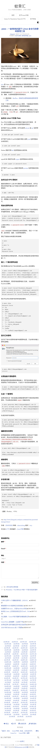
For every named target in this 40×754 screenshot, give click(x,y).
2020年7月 (33, 662)
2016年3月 (33, 688)
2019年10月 (7, 668)
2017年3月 (33, 682)
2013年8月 (25, 704)
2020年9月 (16, 662)
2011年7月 (25, 714)
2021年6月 (8, 658)
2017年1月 (15, 684)
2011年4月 (20, 716)
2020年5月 (16, 664)
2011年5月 (12, 716)
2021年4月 (24, 658)
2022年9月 (16, 650)
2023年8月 (25, 644)
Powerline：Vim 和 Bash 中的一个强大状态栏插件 (22, 590)
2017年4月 (24, 682)
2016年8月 (25, 686)
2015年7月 (33, 692)
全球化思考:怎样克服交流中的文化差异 (13, 625)
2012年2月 (7, 712)
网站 (2, 555)
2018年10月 (7, 674)
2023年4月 (24, 646)
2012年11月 (32, 706)
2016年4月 (24, 688)
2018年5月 (16, 676)
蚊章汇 (20, 6)
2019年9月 (16, 668)
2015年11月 (33, 690)
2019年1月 (15, 672)
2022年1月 (15, 654)
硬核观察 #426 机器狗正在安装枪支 (12, 606)
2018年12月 (24, 672)
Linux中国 (20, 529)
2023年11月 (32, 642)
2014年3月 (33, 700)
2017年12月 (24, 678)
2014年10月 (7, 698)
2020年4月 (24, 664)
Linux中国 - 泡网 (24, 733)
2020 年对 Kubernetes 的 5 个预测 (11, 627)
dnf (13, 150)
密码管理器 (25, 35)
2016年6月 (8, 688)
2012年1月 (15, 712)
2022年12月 (24, 648)
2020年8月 (25, 662)
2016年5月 (16, 688)
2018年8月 (25, 674)
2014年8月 (25, 698)
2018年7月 (33, 674)
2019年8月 (25, 668)
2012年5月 (16, 710)
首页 (13, 15)
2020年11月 (33, 660)
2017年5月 (16, 682)
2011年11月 (33, 712)
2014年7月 (33, 698)
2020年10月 (7, 662)
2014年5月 (16, 700)
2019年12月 (24, 666)
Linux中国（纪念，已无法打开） (22, 731)
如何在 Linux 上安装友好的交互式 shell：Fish (15, 611)
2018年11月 (33, 672)
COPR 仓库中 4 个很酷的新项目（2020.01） (15, 600)
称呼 (2, 542)
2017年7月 (33, 680)
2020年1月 (15, 666)
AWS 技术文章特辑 (12, 587)
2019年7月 (33, 668)
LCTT (7, 529)
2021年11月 (33, 654)
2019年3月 (33, 670)
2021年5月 (16, 658)
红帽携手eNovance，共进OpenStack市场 (14, 608)
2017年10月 (7, 680)
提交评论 (35, 582)
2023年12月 (23, 642)
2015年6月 (8, 694)
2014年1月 (15, 702)
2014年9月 (16, 698)
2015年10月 (7, 692)
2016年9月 (16, 686)
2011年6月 (33, 714)
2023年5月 (16, 646)
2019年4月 (24, 670)
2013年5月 (16, 706)
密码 (19, 35)
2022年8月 (25, 650)
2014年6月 (8, 700)
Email (3, 548)
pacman (25, 168)
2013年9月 (16, 704)
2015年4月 (24, 694)
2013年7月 (33, 704)
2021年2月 (7, 660)
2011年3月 (29, 716)
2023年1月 (15, 648)
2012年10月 (7, 708)
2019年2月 (7, 672)
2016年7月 (33, 686)
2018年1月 (15, 678)
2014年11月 (33, 696)
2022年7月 (33, 650)
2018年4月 (24, 676)
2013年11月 (33, 702)
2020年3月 (33, 664)
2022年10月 (7, 650)
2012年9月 (16, 708)
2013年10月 (7, 704)
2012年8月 (25, 708)
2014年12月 (24, 696)
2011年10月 (7, 714)
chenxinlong (21, 525)
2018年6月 (8, 676)
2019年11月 (33, 666)
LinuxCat (13, 733)
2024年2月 (6, 642)
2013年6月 (7, 706)
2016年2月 (7, 690)
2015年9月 (16, 692)
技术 (16, 35)
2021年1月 (15, 660)
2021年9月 (16, 656)
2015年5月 (16, 694)
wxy (31, 525)
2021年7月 (33, 656)
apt (32, 128)
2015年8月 (25, 692)
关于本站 (33, 19)
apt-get (27, 128)
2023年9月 (16, 644)
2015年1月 (15, 696)
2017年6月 (8, 682)
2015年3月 (33, 694)
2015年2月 (7, 696)
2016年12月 (24, 684)
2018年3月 (33, 676)
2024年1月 (15, 642)
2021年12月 (24, 654)
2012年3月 (33, 710)
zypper (17, 159)
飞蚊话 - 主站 (5, 731)
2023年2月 (7, 648)
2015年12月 (24, 690)
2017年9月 (16, 680)
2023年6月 (8, 646)
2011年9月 (16, 714)
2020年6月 (8, 664)
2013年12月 (24, 702)
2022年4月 (24, 652)
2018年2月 (7, 678)
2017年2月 (7, 684)
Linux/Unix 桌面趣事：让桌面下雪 (12, 622)
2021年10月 (7, 656)
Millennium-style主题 (21, 747)
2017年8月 (25, 680)
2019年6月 (8, 670)
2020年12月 (24, 660)
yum (29, 139)
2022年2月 (7, 654)
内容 (2, 562)
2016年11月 (33, 684)
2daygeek (12, 34)
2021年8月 (25, 656)
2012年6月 (8, 710)
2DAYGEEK (9, 525)
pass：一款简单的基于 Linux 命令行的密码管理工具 (20, 30)
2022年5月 (16, 652)
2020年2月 (7, 666)
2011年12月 (24, 712)
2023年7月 (33, 644)
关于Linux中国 (23, 15)
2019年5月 (16, 670)
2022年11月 (33, 648)
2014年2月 (7, 702)
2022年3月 (33, 652)
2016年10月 (7, 686)
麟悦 (37, 731)
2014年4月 (24, 700)
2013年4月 (24, 706)
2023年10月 (7, 644)
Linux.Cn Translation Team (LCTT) (15, 19)
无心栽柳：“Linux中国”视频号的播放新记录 (15, 617)
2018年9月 (16, 674)
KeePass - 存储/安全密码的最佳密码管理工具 (22, 99)
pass (30, 35)
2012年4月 (24, 710)
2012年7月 (33, 708)
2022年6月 (8, 652)
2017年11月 (33, 678)
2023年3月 (33, 646)
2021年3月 (33, 658)
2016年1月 (15, 690)
